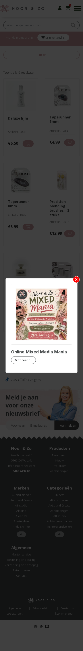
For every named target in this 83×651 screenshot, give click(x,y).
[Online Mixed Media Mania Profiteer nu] (41, 314)
